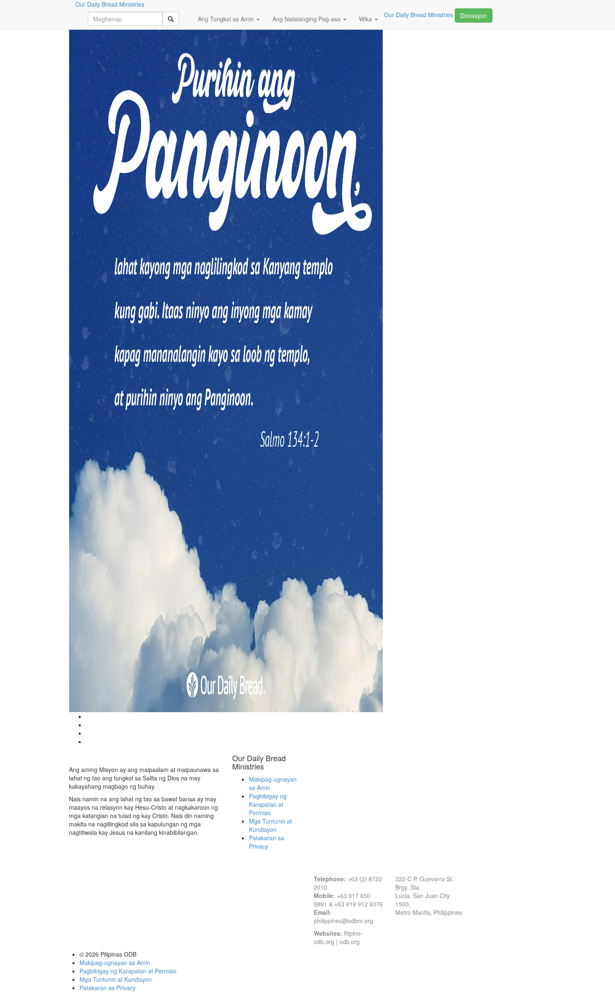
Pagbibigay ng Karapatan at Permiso (268, 804)
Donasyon (473, 15)
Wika (366, 19)
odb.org (349, 941)
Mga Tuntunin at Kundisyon (270, 825)
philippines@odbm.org (343, 920)
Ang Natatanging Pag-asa (307, 19)
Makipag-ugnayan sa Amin (114, 962)
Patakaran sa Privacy (266, 842)
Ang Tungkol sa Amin (227, 19)
